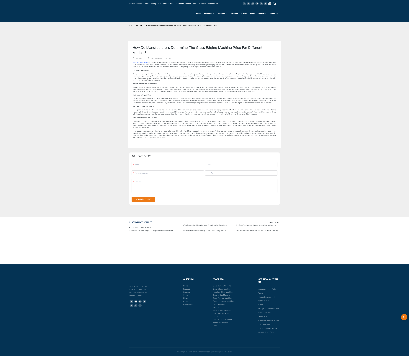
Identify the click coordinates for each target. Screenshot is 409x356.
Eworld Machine (135, 25)
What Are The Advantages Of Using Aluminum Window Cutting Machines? (153, 230)
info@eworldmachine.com (268, 309)
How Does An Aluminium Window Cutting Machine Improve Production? (257, 225)
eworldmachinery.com (202, 352)
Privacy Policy (226, 352)
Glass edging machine (140, 62)
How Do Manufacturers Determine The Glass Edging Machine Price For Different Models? (181, 25)
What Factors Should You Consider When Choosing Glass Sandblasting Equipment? (205, 225)
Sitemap (215, 352)
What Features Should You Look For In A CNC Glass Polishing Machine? (257, 230)
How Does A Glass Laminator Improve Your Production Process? (141, 227)
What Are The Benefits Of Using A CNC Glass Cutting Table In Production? (205, 230)
